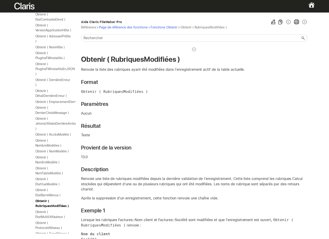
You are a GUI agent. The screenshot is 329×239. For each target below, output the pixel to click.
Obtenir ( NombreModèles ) (48, 143)
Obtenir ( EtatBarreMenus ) (47, 192)
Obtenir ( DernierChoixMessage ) (52, 110)
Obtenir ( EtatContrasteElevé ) (50, 17)
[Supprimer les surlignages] (273, 22)
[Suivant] (304, 22)
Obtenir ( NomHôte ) (50, 47)
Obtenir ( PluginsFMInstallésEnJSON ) (53, 69)
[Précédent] (288, 22)
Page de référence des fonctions (123, 27)
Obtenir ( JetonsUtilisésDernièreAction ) (53, 123)
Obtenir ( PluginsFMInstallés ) (50, 55)
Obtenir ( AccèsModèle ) (53, 134)
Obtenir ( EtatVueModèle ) (47, 181)
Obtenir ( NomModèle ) (52, 151)
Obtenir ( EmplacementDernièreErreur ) (53, 102)
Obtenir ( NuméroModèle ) (47, 160)
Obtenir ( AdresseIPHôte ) (53, 38)
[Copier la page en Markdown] (280, 22)
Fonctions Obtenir (164, 27)
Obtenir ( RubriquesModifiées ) (52, 203)
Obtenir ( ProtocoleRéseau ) (48, 225)
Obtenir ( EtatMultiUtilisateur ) (50, 214)
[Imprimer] (296, 22)
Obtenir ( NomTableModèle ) (49, 170)
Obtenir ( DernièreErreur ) (52, 82)
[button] (303, 38)
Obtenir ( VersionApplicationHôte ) (53, 27)
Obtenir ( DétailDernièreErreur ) (51, 93)
